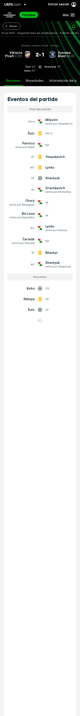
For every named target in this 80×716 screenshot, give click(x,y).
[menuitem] (38, 15)
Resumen (13, 80)
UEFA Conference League (10, 15)
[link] (28, 15)
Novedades (35, 80)
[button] (68, 15)
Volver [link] (13, 25)
